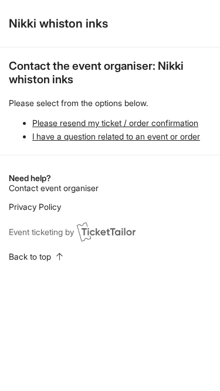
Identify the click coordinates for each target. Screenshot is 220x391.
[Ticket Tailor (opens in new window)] (106, 231)
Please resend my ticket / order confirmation (115, 123)
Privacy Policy (35, 207)
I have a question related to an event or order (116, 136)
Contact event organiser (54, 188)
